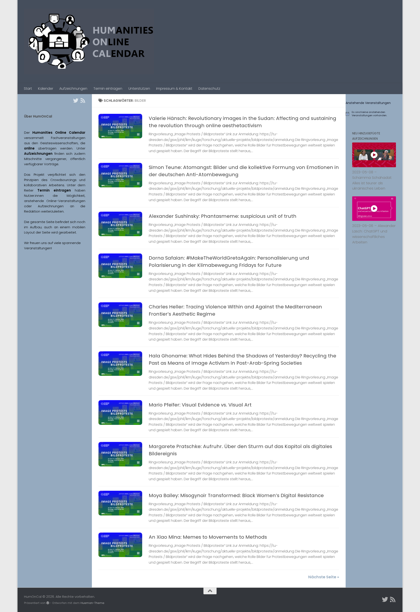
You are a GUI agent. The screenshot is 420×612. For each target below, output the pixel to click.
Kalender (45, 88)
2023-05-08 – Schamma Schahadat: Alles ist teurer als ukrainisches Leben (372, 180)
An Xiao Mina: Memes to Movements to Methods (208, 537)
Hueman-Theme (92, 603)
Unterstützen (139, 88)
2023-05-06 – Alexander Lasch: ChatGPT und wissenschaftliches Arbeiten (374, 233)
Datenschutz (209, 88)
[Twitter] (75, 100)
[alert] (374, 114)
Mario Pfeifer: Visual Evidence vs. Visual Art (200, 404)
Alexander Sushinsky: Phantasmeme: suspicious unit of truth (222, 216)
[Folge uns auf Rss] (82, 100)
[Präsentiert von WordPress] (47, 602)
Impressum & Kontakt (174, 88)
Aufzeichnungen (73, 88)
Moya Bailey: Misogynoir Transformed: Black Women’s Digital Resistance (236, 495)
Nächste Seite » (323, 577)
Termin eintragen (107, 88)
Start (28, 88)
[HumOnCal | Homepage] (89, 41)
